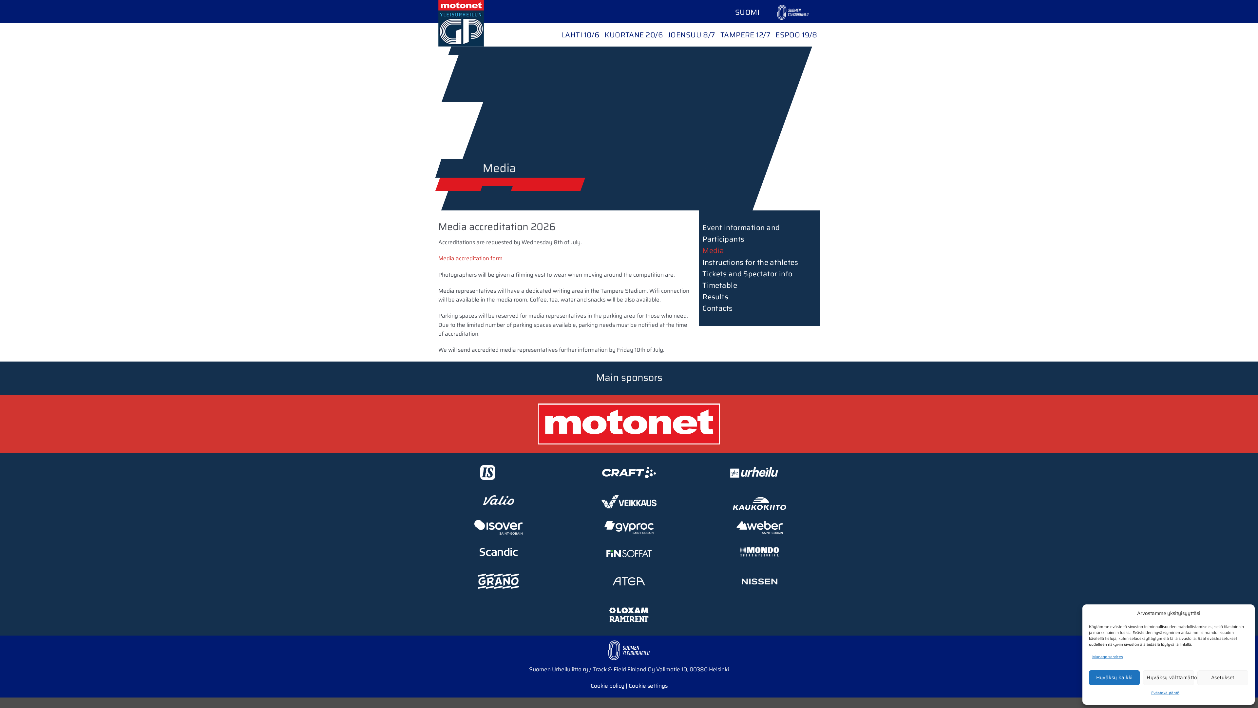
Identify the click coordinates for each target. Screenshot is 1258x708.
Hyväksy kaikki (1114, 677)
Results (715, 297)
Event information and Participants (741, 233)
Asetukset (1222, 677)
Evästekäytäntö (1165, 693)
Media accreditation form (470, 258)
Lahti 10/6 (580, 35)
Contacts (717, 308)
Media (713, 250)
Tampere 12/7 (745, 35)
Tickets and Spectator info (747, 274)
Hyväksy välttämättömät (1170, 677)
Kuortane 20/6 (633, 35)
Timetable (719, 285)
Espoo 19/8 (796, 35)
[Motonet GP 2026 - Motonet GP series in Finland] (471, 23)
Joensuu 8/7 (691, 35)
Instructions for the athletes (750, 262)
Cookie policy (607, 685)
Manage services (1107, 657)
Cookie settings (648, 685)
